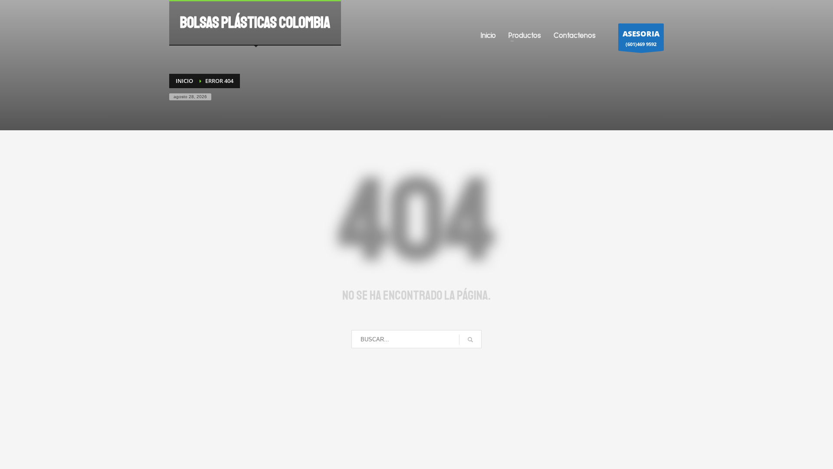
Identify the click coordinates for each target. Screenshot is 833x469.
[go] (470, 339)
